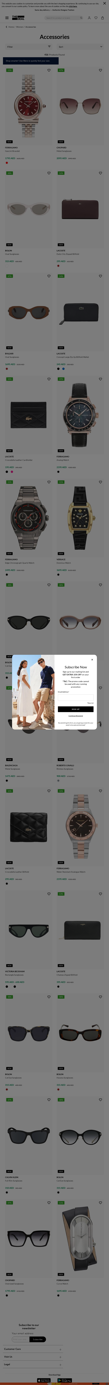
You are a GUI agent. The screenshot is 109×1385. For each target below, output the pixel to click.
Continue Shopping (76, 716)
